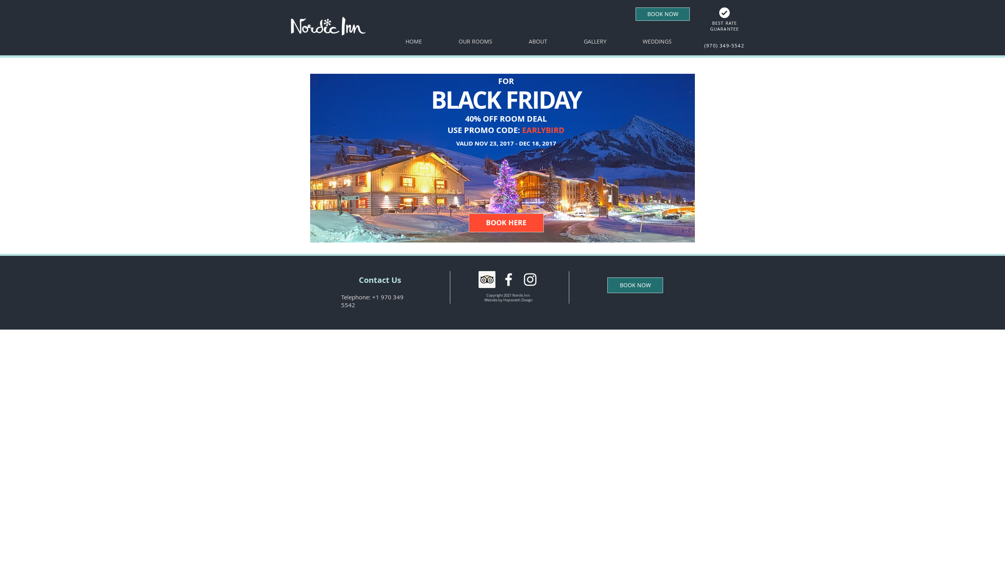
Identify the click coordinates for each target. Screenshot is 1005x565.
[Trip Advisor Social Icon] (487, 279)
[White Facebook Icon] (508, 279)
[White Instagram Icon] (530, 279)
